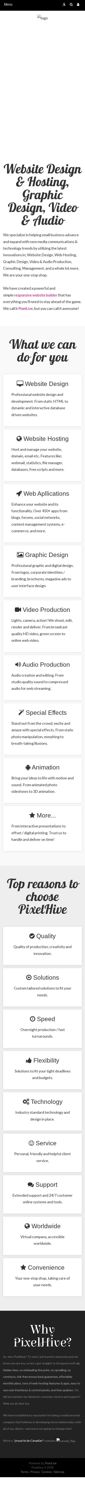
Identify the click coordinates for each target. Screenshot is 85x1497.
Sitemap (59, 1471)
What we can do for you (42, 351)
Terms (25, 1471)
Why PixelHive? (42, 1336)
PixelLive (25, 308)
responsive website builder (35, 295)
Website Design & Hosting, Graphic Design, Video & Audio (42, 195)
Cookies (46, 1471)
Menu (8, 4)
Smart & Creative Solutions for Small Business (42, 87)
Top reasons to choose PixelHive (42, 897)
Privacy (35, 1471)
